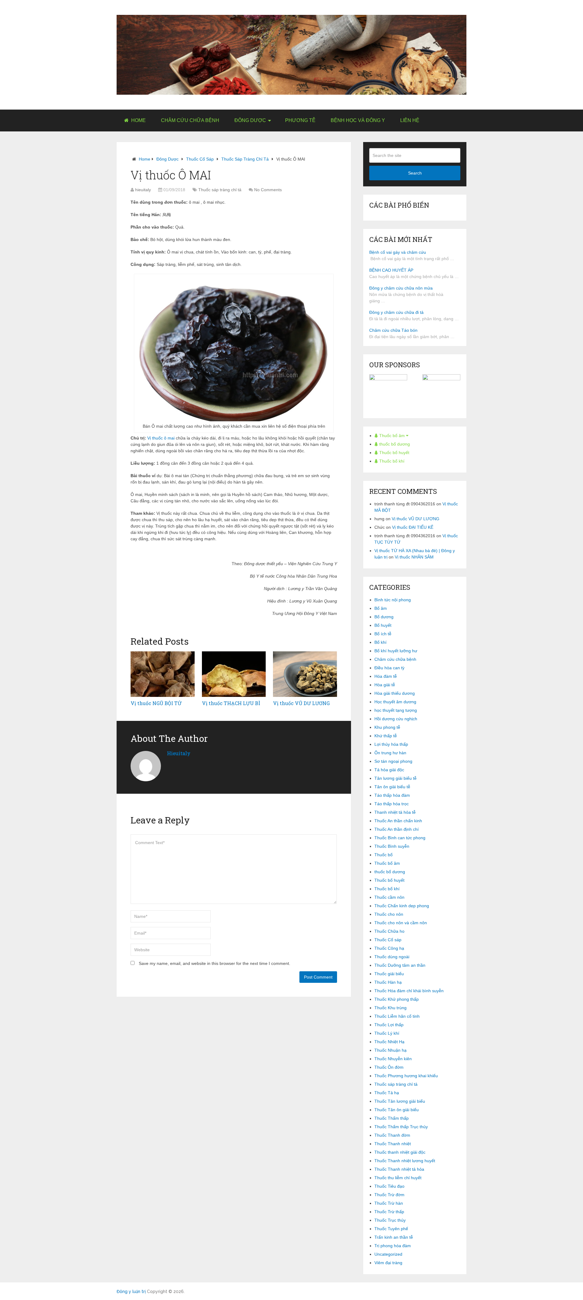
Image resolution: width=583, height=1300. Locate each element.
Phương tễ (300, 120)
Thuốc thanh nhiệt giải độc (399, 1152)
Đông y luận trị (131, 1291)
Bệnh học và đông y (358, 120)
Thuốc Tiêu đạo (389, 1186)
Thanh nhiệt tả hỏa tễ (395, 812)
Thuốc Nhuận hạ (390, 1050)
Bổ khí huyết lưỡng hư (395, 650)
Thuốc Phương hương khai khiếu (406, 1075)
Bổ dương (384, 616)
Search (415, 173)
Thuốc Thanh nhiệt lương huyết (404, 1160)
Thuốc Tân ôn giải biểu (396, 1109)
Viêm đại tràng (388, 1262)
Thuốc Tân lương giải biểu (399, 1101)
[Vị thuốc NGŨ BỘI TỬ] (163, 674)
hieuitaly (143, 189)
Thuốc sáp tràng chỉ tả (245, 159)
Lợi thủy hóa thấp (391, 744)
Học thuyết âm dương (395, 701)
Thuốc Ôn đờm (389, 1067)
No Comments (268, 189)
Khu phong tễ (387, 727)
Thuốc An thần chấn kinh (398, 820)
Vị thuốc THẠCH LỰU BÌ (231, 703)
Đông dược (250, 120)
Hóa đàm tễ (385, 676)
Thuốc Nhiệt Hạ (389, 1041)
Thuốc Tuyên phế (391, 1228)
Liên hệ (409, 120)
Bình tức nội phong (392, 599)
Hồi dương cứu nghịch (395, 718)
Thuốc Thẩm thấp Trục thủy (401, 1126)
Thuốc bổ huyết (393, 452)
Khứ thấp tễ (385, 735)
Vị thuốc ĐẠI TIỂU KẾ (412, 527)
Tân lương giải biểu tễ (395, 778)
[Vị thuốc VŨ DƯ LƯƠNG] (305, 674)
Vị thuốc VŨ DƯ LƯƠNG (301, 703)
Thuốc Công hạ (389, 948)
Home (138, 120)
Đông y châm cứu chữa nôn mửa (401, 288)
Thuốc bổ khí (391, 461)
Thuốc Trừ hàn (388, 1203)
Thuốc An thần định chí (396, 829)
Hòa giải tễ (384, 684)
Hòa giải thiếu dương (394, 693)
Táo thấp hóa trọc (391, 803)
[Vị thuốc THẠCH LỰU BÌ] (234, 674)
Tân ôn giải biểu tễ (392, 786)
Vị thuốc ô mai (161, 438)
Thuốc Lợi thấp (389, 1024)
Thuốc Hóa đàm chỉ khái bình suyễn (409, 990)
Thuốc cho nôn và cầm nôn (400, 922)
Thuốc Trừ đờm (389, 1194)
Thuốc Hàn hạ (388, 982)
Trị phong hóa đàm (392, 1245)
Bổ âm (380, 608)
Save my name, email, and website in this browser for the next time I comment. (214, 963)
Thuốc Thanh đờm (392, 1135)
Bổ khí (380, 642)
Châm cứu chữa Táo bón (393, 330)
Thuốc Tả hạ (386, 1092)
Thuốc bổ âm (392, 435)
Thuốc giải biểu (389, 973)
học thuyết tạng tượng (395, 710)
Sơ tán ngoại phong (393, 761)
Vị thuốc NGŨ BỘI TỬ (156, 703)
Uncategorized (388, 1254)
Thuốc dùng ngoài (391, 956)
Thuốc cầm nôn (389, 897)
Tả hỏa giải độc (389, 769)
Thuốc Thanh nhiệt (392, 1143)
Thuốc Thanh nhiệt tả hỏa (399, 1169)
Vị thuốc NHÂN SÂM (414, 557)
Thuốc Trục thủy (390, 1220)
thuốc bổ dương (394, 444)
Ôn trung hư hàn (390, 752)
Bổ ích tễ (382, 633)
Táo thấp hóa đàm (392, 795)
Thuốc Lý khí (386, 1033)
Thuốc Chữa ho (389, 931)
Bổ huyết (382, 625)
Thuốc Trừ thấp (389, 1211)
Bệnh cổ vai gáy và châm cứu (397, 252)
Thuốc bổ (383, 854)
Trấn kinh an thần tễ (393, 1237)
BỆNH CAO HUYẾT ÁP (391, 270)
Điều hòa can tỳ (389, 667)
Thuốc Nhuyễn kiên (393, 1058)
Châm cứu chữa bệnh (190, 120)
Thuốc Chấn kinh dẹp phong (401, 905)
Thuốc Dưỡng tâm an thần (399, 965)
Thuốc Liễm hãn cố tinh (397, 1016)
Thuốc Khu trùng (390, 1007)
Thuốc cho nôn (388, 914)
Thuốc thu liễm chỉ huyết (397, 1177)
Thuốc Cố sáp (200, 159)
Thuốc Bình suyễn (391, 846)
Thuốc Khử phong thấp (396, 999)
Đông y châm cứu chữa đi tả (396, 312)
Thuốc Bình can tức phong (399, 837)
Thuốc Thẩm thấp (391, 1118)
